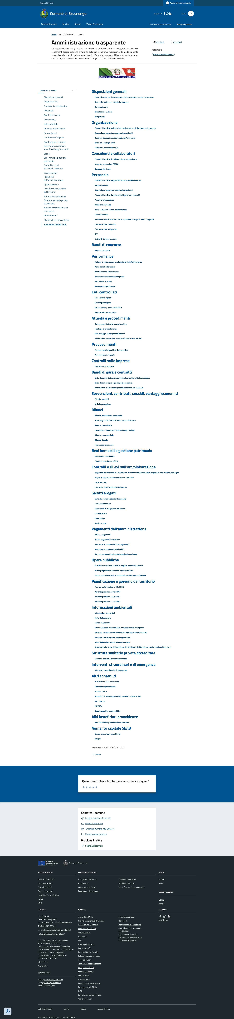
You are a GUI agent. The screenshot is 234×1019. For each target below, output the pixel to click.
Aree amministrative (46, 879)
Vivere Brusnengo (94, 24)
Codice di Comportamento (106, 238)
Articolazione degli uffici (105, 142)
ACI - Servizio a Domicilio (88, 924)
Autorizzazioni (83, 883)
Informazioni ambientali (112, 607)
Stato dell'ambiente (103, 617)
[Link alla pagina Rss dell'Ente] (169, 916)
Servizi (77, 24)
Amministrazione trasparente (130, 928)
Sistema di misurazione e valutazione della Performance (118, 261)
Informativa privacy (126, 916)
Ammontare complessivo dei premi (109, 276)
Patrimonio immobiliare (104, 456)
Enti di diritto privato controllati (108, 307)
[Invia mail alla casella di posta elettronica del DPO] (53, 979)
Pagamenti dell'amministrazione (119, 529)
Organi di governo (45, 891)
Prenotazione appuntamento (130, 937)
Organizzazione (104, 122)
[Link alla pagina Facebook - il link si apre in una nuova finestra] (164, 13)
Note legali (122, 920)
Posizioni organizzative (104, 199)
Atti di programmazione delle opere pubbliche (114, 570)
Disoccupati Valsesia (86, 944)
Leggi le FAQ (123, 931)
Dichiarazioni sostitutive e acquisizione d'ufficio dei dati (118, 338)
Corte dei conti (101, 482)
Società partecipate (103, 302)
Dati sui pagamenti (103, 534)
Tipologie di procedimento (106, 328)
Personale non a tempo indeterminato (111, 209)
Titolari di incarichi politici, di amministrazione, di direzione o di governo (125, 128)
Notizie (161, 879)
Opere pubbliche (105, 560)
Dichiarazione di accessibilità (129, 924)
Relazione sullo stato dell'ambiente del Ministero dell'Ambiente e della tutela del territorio (133, 647)
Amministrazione (49, 24)
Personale (100, 174)
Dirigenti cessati (101, 185)
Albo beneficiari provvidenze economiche (112, 722)
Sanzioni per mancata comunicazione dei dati (114, 132)
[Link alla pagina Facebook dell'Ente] (160, 916)
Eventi (161, 903)
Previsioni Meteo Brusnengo (89, 983)
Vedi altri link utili (85, 998)
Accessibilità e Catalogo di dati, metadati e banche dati (118, 696)
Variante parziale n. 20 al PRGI (107, 591)
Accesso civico (101, 691)
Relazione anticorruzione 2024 (107, 710)
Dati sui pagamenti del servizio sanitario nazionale (116, 554)
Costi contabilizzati (103, 503)
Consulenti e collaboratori (113, 153)
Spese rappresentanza (104, 444)
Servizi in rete (100, 523)
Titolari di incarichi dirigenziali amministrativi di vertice (118, 180)
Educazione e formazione (88, 891)
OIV (96, 234)
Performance (102, 256)
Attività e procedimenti (111, 318)
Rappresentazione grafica (105, 312)
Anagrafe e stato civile (87, 879)
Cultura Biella (83, 975)
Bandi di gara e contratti (112, 372)
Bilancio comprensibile (104, 435)
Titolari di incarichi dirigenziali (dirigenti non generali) (117, 195)
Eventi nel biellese (85, 971)
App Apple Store (84, 959)
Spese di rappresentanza (105, 686)
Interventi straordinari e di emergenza (124, 664)
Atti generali (100, 116)
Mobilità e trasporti (126, 883)
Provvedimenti (104, 344)
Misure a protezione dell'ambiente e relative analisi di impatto (121, 632)
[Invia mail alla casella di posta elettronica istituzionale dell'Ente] (57, 930)
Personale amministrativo (48, 894)
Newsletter (163, 919)
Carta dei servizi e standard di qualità (110, 498)
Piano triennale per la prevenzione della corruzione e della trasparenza (124, 97)
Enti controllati (104, 292)
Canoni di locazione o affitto (106, 461)
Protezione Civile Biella (87, 987)
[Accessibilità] (8, 1011)
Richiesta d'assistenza (127, 940)
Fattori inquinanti (102, 622)
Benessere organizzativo (105, 286)
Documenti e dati (45, 883)
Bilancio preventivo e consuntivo (108, 415)
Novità (66, 24)
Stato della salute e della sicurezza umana (112, 642)
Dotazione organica (103, 204)
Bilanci (97, 409)
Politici (40, 898)
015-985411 (51, 926)
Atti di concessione (103, 404)
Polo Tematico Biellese (87, 928)
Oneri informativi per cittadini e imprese (111, 102)
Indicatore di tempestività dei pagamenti (112, 544)
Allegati (98, 738)
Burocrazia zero (101, 106)
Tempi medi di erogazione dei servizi (110, 508)
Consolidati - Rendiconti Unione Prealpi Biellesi (115, 430)
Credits (83, 1008)
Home (53, 34)
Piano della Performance (105, 266)
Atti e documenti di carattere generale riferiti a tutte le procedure (122, 377)
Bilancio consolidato (103, 425)
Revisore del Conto (103, 168)
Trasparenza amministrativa (160, 24)
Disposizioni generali (109, 91)
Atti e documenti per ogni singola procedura (113, 382)
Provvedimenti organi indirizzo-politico (111, 350)
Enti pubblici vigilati (103, 297)
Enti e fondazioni (45, 887)
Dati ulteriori (100, 701)
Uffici (40, 902)
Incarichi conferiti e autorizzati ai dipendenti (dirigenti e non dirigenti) (124, 219)
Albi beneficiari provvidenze (115, 716)
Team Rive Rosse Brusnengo (89, 963)
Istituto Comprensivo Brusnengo (91, 920)
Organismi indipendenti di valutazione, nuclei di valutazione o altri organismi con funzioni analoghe (137, 472)
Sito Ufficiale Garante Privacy (90, 994)
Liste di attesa (101, 513)
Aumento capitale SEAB (111, 728)
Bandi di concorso (106, 244)
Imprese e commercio (127, 879)
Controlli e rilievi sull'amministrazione (124, 467)
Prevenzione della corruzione (107, 681)
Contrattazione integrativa (106, 229)
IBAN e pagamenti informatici (107, 539)
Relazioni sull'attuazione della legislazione (112, 637)
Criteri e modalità (102, 399)
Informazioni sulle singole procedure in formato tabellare (119, 387)
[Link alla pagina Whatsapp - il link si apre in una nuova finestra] (167, 13)
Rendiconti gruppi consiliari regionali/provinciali (115, 137)
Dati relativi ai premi (103, 281)
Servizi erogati (104, 493)
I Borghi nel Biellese (86, 967)
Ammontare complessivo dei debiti (109, 549)
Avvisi (161, 883)
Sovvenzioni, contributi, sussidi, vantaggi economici (135, 393)
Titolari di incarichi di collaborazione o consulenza (116, 159)
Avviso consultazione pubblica (107, 733)
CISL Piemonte (84, 932)
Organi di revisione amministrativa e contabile (114, 477)
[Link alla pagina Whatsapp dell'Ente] (164, 916)
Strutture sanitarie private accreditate (123, 652)
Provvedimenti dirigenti (105, 354)
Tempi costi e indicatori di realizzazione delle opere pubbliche (120, 575)
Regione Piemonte (46, 3)
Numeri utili (42, 965)
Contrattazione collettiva (105, 224)
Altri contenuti (104, 676)
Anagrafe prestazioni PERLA (106, 164)
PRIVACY (98, 706)
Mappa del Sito (104, 1008)
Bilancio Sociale (101, 439)
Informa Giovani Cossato (88, 952)
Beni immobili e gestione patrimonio (122, 450)
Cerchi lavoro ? (84, 948)
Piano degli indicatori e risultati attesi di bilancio (115, 420)
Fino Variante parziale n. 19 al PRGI (109, 586)
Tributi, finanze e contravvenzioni (131, 887)
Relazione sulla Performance (107, 271)
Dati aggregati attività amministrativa (111, 323)
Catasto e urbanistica (86, 887)
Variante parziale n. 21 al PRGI (107, 596)
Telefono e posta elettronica (106, 147)
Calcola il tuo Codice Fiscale (89, 955)
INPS (80, 940)
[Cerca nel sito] (190, 13)
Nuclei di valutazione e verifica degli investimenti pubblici (119, 565)
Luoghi (161, 899)
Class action (100, 518)
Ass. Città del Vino (85, 916)
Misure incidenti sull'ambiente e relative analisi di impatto (119, 627)
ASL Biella (82, 936)
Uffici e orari (43, 962)
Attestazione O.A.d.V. (103, 111)
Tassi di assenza (101, 214)
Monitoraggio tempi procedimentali (110, 333)
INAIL (80, 991)
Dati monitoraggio (45, 1008)
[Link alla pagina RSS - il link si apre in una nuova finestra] (170, 13)
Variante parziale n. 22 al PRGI (107, 601)
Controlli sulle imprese (111, 360)
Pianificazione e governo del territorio (123, 581)
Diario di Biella (84, 979)
